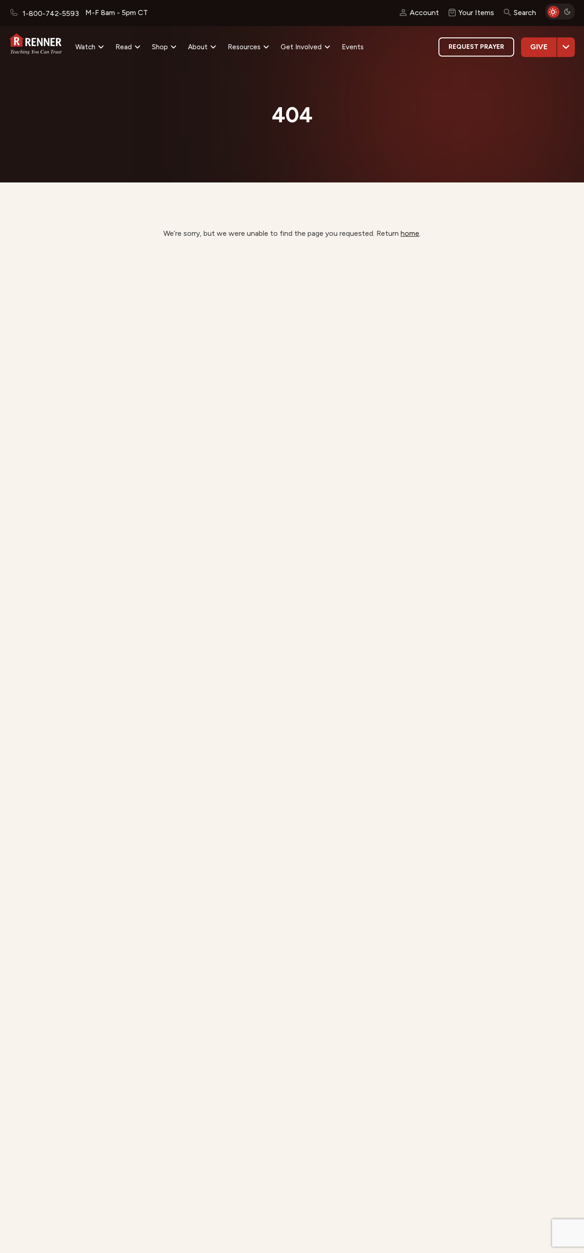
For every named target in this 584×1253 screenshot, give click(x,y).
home (410, 233)
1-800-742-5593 (50, 13)
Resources (244, 47)
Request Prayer (476, 47)
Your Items (476, 12)
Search (525, 12)
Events (353, 47)
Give (539, 46)
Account (424, 12)
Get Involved (301, 47)
